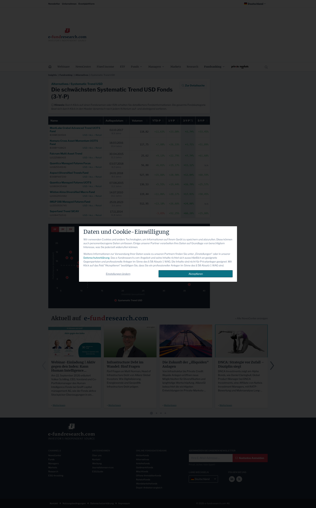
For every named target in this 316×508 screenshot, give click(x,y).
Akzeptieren (196, 273)
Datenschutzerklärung (96, 257)
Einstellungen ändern (118, 273)
